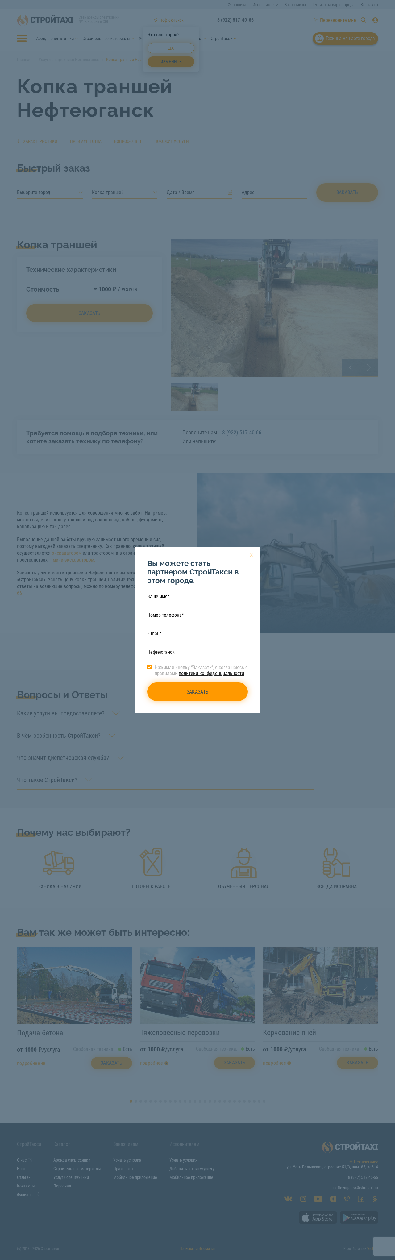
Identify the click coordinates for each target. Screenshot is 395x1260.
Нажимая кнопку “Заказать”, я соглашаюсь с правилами (201, 670)
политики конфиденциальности (211, 673)
